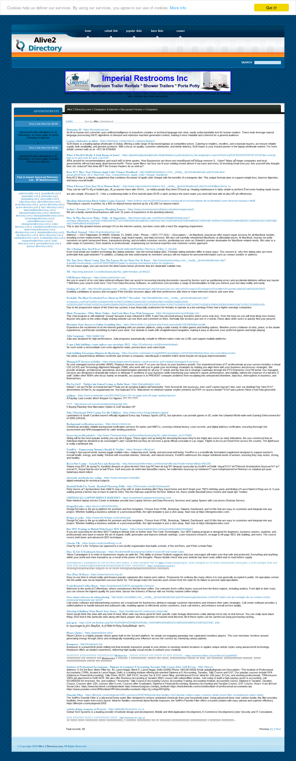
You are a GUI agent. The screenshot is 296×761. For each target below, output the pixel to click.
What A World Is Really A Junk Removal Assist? (93, 155)
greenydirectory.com (47, 243)
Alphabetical (106, 121)
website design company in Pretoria (86, 709)
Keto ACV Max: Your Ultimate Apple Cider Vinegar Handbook (102, 172)
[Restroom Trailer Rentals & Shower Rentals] (148, 91)
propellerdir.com (50, 193)
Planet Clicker (75, 632)
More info (178, 8)
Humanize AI (74, 129)
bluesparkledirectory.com (48, 215)
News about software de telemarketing (88, 597)
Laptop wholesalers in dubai (82, 141)
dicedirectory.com (26, 235)
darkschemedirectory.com (39, 229)
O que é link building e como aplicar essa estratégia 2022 (98, 344)
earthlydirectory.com (25, 237)
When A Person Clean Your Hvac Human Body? (93, 186)
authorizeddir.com (29, 193)
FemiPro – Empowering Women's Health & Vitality (95, 449)
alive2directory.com (48, 201)
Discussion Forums (131, 109)
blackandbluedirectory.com (39, 210)
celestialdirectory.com (39, 221)
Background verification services (85, 424)
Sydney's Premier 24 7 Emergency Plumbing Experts (96, 209)
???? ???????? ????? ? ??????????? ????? (92, 717)
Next (278, 729)
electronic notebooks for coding (84, 477)
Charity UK (73, 543)
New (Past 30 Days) (78, 574)
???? (69, 404)
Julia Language (75, 335)
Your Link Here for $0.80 (43, 123)
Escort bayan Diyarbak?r (81, 435)
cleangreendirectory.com (35, 224)
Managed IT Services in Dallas (83, 361)
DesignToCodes (75, 506)
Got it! (271, 7)
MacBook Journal (77, 232)
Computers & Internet (106, 109)
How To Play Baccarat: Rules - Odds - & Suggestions (96, 218)
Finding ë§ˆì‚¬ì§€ (76, 288)
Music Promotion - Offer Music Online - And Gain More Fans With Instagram (110, 313)
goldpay (71, 395)
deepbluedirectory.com (50, 232)
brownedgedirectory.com (39, 218)
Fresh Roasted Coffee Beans (82, 585)
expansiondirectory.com (35, 240)
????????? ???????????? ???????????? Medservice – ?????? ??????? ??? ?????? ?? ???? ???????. (125, 655)
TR (68, 271)
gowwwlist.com (30, 196)
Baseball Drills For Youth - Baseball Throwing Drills (96, 486)
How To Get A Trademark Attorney (86, 551)
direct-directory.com (50, 235)
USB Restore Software (79, 277)
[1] (271, 729)
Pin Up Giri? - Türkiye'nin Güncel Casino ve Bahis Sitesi (98, 384)
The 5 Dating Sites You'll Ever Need (86, 249)
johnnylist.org (48, 196)
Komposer (72, 644)
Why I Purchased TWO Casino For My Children (94, 412)
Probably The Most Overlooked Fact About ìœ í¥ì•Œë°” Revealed (103, 297)
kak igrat (72, 622)
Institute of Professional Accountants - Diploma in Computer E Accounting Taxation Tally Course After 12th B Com (131, 666)
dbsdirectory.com (24, 232)
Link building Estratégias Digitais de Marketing (93, 353)
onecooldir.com (48, 198)
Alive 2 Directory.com (40, 43)
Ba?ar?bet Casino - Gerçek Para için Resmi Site (93, 463)
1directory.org (26, 201)
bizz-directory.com (51, 207)
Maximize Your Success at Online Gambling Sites (94, 324)
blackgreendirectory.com (33, 212)
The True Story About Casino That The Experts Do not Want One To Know (109, 260)
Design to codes (75, 517)
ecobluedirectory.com (52, 237)
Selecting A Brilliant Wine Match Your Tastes (92, 611)
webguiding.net (29, 198)
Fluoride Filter (75, 695)
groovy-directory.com (39, 246)
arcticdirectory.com (26, 204)
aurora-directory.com (51, 204)
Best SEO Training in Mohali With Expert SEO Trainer (97, 529)
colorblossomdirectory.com (48, 226)
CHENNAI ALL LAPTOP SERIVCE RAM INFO (93, 497)
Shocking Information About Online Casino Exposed (96, 200)
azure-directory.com (27, 207)
